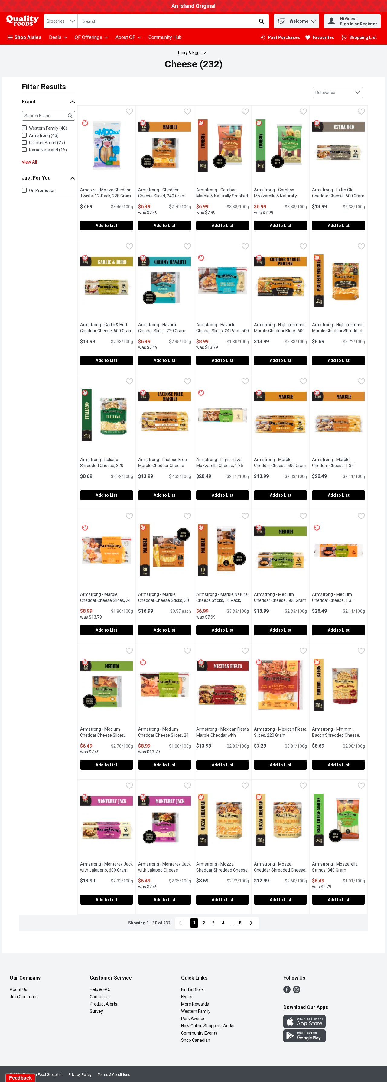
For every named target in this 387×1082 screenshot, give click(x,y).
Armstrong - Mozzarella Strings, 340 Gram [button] (338, 867)
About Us (18, 989)
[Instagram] (296, 991)
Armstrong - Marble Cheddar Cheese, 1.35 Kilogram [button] (338, 465)
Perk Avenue (193, 1018)
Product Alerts (103, 1004)
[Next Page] (252, 923)
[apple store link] (304, 1026)
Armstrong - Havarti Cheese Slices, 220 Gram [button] (164, 327)
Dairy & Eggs (190, 52)
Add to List (106, 225)
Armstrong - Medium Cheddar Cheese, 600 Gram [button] (280, 597)
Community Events (199, 1033)
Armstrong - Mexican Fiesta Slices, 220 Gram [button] (280, 732)
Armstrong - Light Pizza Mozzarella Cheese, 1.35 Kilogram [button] (222, 465)
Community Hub (165, 37)
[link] (280, 37)
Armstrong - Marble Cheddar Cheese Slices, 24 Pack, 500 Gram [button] (106, 600)
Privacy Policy (80, 1075)
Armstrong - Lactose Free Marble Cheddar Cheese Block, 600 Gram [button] (164, 465)
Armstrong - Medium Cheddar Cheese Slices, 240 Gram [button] (106, 735)
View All (29, 162)
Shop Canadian (195, 1040)
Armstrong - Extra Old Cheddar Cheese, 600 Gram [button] (338, 192)
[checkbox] (129, 112)
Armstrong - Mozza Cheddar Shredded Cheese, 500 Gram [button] (280, 870)
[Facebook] (287, 991)
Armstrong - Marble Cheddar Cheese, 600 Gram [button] (280, 462)
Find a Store (192, 989)
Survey (96, 1011)
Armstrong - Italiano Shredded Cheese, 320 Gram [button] (106, 465)
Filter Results (44, 87)
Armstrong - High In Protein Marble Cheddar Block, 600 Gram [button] (280, 330)
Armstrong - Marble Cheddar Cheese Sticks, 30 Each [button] (164, 600)
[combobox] (61, 21)
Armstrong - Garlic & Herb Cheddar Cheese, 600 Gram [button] (106, 327)
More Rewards (195, 1004)
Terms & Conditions (114, 1075)
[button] (313, 20)
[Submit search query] (261, 21)
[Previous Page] (182, 923)
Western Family (195, 1011)
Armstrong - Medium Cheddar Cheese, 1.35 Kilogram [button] (338, 600)
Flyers (186, 996)
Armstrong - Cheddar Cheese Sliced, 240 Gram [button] (164, 192)
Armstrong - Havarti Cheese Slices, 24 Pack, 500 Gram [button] (222, 330)
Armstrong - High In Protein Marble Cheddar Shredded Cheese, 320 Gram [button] (338, 330)
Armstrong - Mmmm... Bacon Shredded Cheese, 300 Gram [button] (338, 735)
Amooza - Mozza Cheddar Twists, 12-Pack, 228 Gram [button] (106, 192)
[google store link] (304, 1040)
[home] (23, 21)
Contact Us (100, 996)
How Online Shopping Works (207, 1025)
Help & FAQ (100, 989)
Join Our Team (24, 996)
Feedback (20, 1077)
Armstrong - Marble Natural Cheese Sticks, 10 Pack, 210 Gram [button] (222, 600)
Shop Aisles (28, 37)
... (232, 923)
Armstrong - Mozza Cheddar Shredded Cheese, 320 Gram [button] (222, 870)
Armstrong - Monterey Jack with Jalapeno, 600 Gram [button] (106, 867)
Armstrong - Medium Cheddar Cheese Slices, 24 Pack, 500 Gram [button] (164, 735)
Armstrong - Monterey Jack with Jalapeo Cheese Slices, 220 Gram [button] (164, 870)
